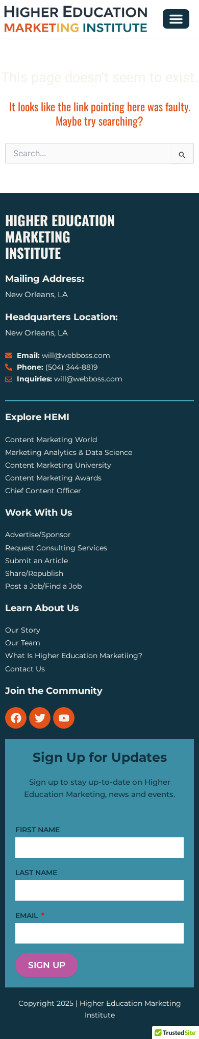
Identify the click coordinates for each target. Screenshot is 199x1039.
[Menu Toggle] (176, 19)
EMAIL (27, 915)
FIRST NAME (37, 829)
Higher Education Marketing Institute (60, 236)
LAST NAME (36, 872)
